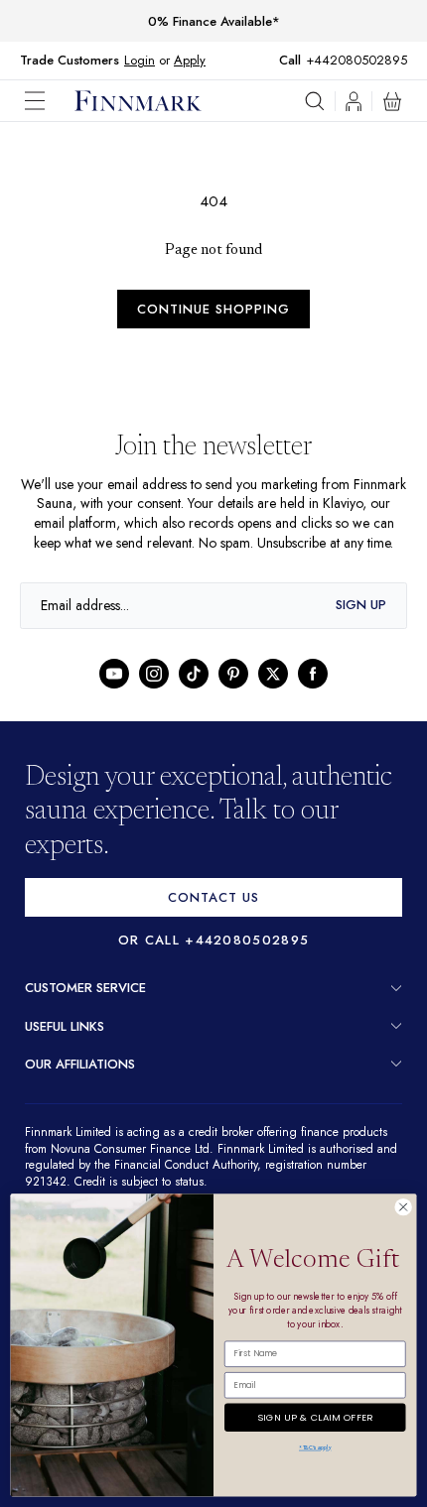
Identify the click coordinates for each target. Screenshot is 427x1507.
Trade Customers (69, 60)
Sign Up (361, 624)
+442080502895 (361, 60)
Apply (189, 60)
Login (139, 60)
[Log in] (353, 101)
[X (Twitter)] (273, 692)
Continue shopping (213, 309)
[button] (49, 100)
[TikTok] (194, 692)
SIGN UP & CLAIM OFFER (314, 1414)
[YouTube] (114, 692)
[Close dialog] (403, 1207)
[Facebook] (313, 692)
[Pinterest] (233, 692)
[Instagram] (154, 692)
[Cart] (392, 101)
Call (300, 60)
